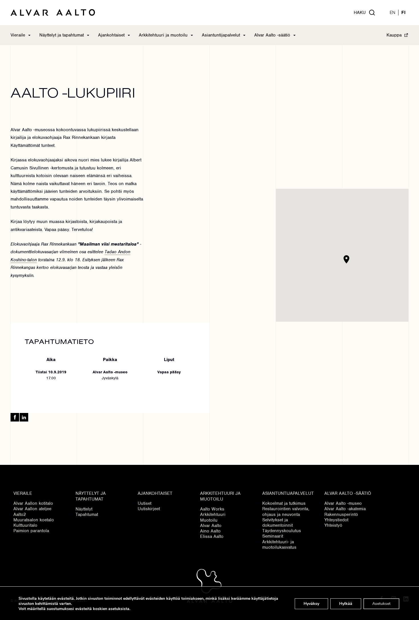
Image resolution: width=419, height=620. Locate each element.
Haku (360, 12)
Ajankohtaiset (111, 35)
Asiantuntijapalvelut (221, 35)
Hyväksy (311, 603)
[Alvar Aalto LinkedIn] (24, 417)
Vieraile (18, 35)
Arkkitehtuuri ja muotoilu (163, 35)
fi (403, 12)
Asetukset (381, 603)
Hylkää (345, 603)
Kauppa (394, 35)
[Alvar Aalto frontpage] (53, 12)
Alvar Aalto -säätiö (272, 35)
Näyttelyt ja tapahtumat (61, 35)
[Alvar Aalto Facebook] (15, 417)
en (393, 12)
